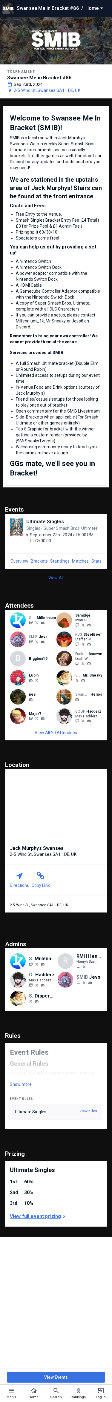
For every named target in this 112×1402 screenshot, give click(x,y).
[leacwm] (77, 663)
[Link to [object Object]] (19, 620)
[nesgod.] (31, 699)
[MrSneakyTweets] (77, 680)
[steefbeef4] (89, 644)
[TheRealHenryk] (84, 966)
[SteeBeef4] (77, 644)
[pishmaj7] (43, 719)
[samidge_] (77, 625)
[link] (43, 622)
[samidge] (89, 625)
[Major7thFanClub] (37, 718)
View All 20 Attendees (56, 732)
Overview (19, 561)
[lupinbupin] (31, 680)
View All (56, 577)
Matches (80, 561)
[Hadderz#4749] (89, 721)
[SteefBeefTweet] (83, 644)
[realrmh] (78, 966)
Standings (60, 561)
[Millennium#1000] (43, 623)
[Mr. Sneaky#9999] (83, 680)
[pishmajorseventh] (31, 718)
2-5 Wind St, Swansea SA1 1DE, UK (47, 90)
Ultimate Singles (45, 521)
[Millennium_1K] (37, 622)
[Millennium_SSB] (31, 622)
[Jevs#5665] (43, 642)
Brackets (39, 561)
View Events (56, 1377)
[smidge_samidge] (83, 625)
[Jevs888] (37, 641)
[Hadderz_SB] (77, 721)
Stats (96, 561)
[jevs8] (31, 641)
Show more (21, 1084)
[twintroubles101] (77, 699)
